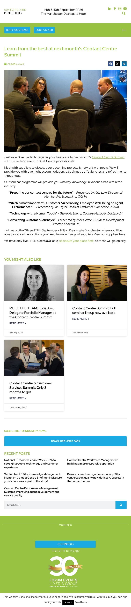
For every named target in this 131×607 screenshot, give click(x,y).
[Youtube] (125, 8)
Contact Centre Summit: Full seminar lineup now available (93, 310)
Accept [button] (68, 602)
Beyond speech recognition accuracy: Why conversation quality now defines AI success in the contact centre (95, 477)
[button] (123, 13)
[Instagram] (120, 8)
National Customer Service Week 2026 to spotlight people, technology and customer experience (31, 463)
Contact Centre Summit (108, 157)
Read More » (17, 323)
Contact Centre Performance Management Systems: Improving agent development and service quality (32, 491)
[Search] (121, 505)
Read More (81, 602)
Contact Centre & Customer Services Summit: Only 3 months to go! (30, 387)
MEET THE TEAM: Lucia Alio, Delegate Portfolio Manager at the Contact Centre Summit (32, 312)
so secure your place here (76, 241)
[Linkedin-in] (109, 8)
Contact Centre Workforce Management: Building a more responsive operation (92, 461)
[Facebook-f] (115, 8)
